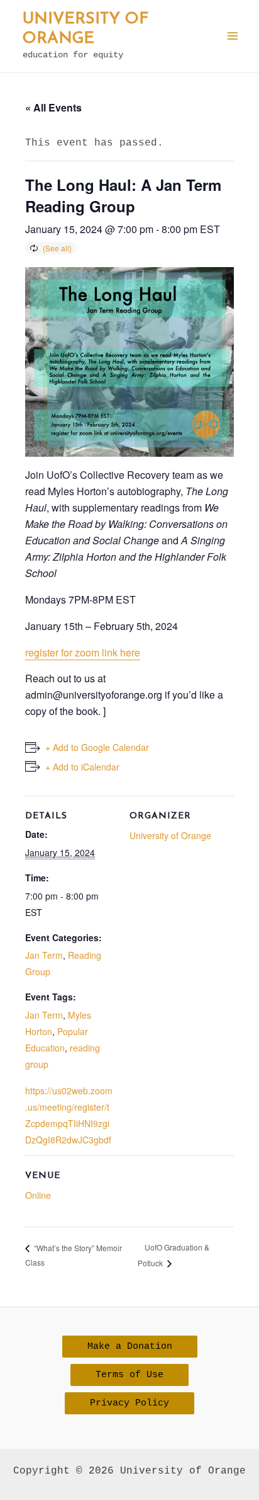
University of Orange (170, 835)
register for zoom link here (82, 652)
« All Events (53, 107)
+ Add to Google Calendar (97, 747)
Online (38, 1195)
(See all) (57, 248)
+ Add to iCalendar (82, 766)
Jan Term (44, 955)
